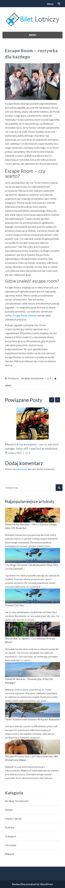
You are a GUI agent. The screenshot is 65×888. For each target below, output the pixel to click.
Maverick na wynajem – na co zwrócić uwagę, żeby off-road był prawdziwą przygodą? (32, 448)
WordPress (46, 884)
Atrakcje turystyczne (32, 378)
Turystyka (10, 845)
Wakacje (9, 853)
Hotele (9, 809)
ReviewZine (18, 884)
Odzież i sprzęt (13, 818)
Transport (10, 836)
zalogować (21, 469)
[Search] (59, 487)
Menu (50, 4)
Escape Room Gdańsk (24, 315)
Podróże (9, 827)
